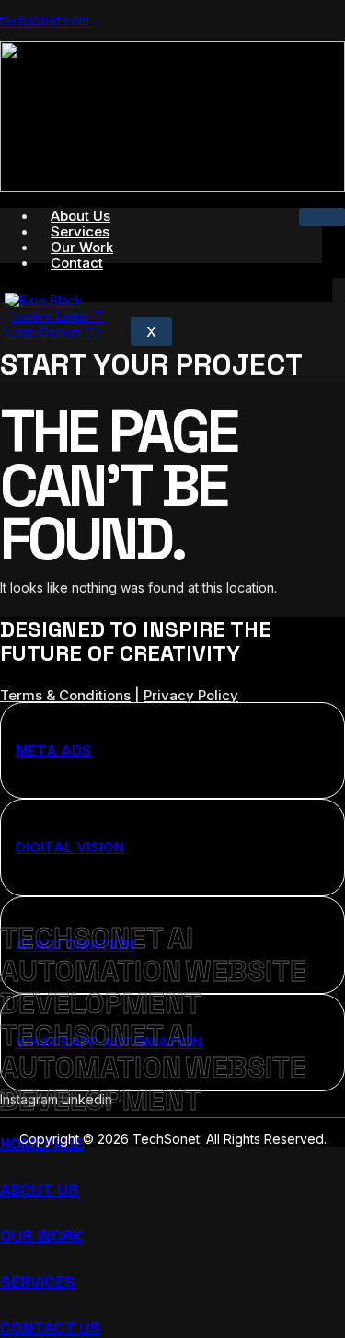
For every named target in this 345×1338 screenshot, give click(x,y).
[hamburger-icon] (322, 217)
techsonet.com (44, 21)
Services (37, 1281)
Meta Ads (53, 750)
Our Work (41, 1235)
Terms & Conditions (65, 695)
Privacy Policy (191, 695)
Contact (77, 262)
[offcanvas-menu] (338, 290)
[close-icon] (6, 315)
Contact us (50, 1327)
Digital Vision (70, 847)
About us (39, 1189)
